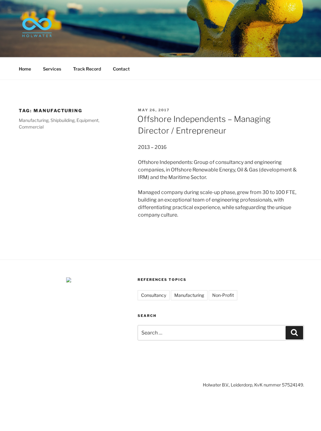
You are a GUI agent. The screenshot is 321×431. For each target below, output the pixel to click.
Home (25, 68)
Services (52, 68)
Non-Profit (223, 295)
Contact (121, 68)
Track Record (87, 68)
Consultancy (153, 295)
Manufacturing (189, 295)
